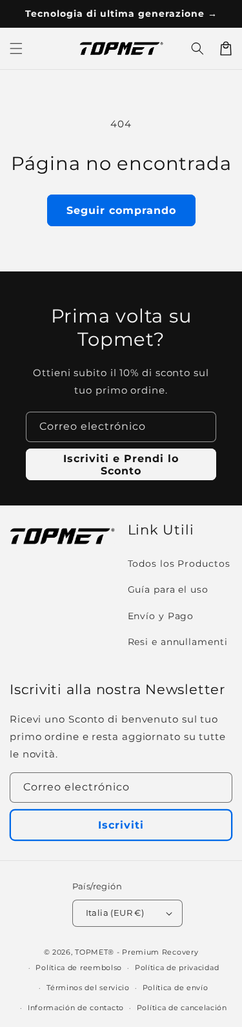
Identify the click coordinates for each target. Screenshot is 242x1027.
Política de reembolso (78, 967)
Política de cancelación (182, 1007)
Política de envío (175, 987)
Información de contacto (76, 1007)
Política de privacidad (177, 967)
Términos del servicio (88, 987)
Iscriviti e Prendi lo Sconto (121, 464)
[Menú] (16, 48)
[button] (197, 48)
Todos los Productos (179, 563)
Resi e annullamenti (178, 642)
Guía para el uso (168, 589)
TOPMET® (94, 952)
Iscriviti (121, 825)
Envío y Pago (161, 616)
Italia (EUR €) (115, 912)
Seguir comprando (121, 210)
